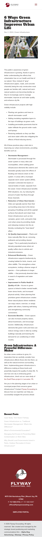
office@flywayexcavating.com (21, 505)
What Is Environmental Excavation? (17, 430)
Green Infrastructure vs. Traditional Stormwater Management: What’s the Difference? (18, 424)
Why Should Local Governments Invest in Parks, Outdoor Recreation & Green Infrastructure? (19, 443)
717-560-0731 (15, 502)
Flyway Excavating (28, 389)
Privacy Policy (28, 535)
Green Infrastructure (22, 32)
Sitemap (18, 535)
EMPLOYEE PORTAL (21, 512)
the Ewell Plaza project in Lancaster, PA (18, 379)
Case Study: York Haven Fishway (16, 418)
